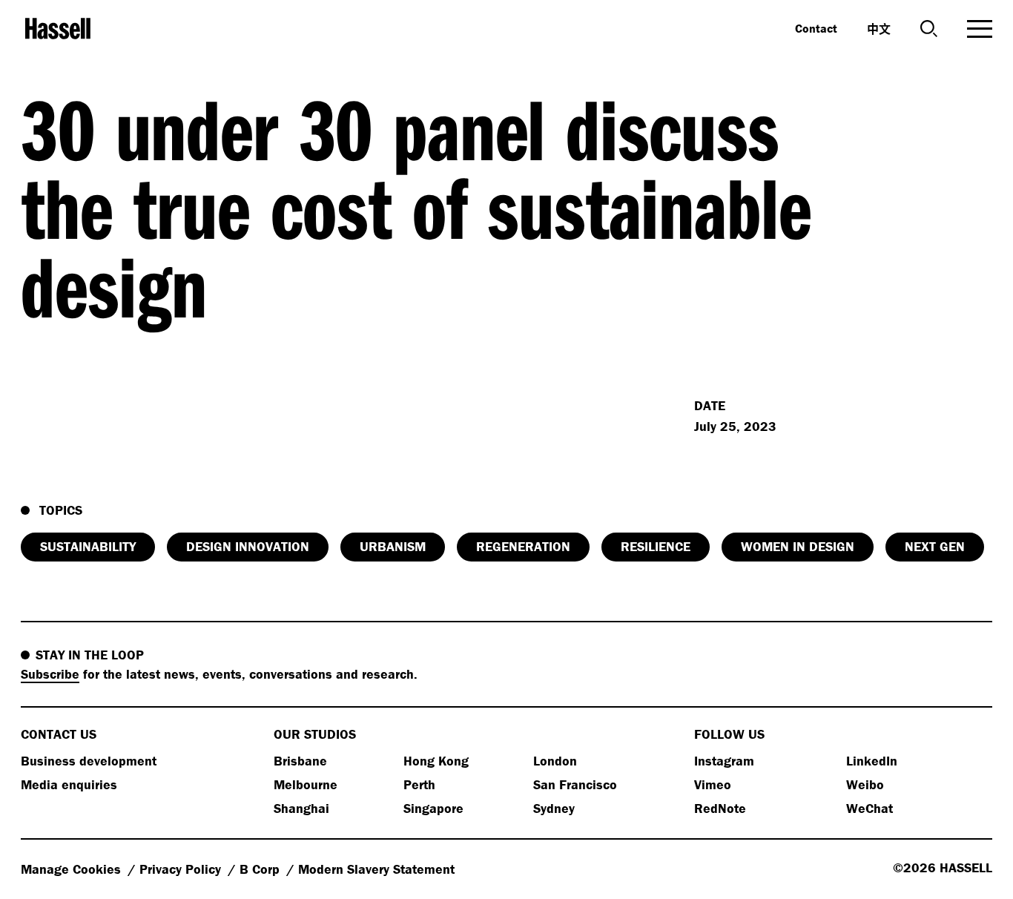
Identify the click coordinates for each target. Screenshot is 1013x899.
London (555, 760)
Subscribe (50, 673)
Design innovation (247, 546)
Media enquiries (69, 784)
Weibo (865, 784)
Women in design (797, 546)
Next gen (935, 546)
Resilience (655, 546)
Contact (816, 28)
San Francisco (575, 784)
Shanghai (301, 808)
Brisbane (300, 760)
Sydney (554, 808)
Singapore (433, 808)
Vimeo (712, 784)
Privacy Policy (182, 868)
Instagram (724, 760)
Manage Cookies (73, 868)
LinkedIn (871, 760)
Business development (88, 760)
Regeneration (523, 546)
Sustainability (88, 546)
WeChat (869, 808)
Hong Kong (436, 760)
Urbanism (393, 546)
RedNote (720, 808)
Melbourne (305, 784)
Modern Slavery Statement (376, 868)
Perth (419, 784)
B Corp (261, 868)
